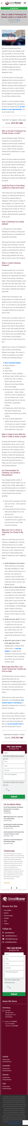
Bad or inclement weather (13, 363)
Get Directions (8, 1017)
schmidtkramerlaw (11, 942)
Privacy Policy (17, 1121)
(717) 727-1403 (17, 123)
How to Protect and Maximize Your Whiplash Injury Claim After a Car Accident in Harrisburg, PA (13, 809)
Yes (9, 790)
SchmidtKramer (9, 933)
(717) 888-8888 (13, 1021)
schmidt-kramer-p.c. (11, 936)
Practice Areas (8, 915)
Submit (14, 796)
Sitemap (11, 1121)
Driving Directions (6, 1061)
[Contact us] (25, 3)
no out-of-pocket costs (15, 724)
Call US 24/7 (14, 8)
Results (6, 913)
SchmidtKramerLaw (12, 939)
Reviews (6, 918)
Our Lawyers (7, 910)
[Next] (16, 888)
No (10, 993)
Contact (6, 923)
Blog (5, 921)
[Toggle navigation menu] (2, 3)
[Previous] (11, 888)
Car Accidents (17, 20)
